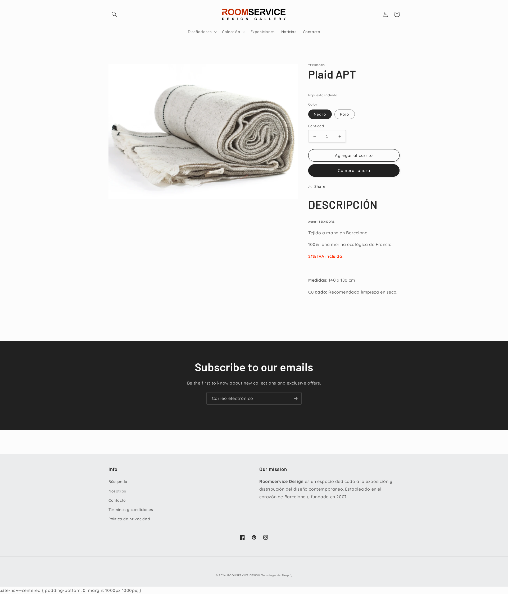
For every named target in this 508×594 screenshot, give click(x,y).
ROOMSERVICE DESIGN (243, 575)
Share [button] (319, 186)
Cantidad (316, 126)
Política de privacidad (129, 519)
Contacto (117, 500)
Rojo (344, 114)
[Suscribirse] (295, 398)
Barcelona (295, 496)
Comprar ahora (354, 170)
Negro (320, 114)
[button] (114, 14)
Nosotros (117, 491)
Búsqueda (118, 481)
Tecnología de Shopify (277, 575)
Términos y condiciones (130, 509)
